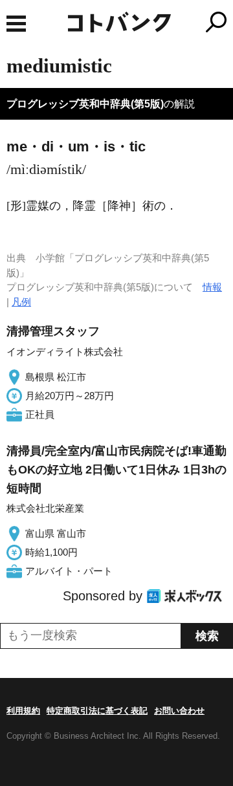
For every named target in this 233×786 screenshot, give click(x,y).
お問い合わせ (179, 710)
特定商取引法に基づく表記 (97, 710)
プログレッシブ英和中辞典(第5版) (85, 103)
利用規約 (23, 710)
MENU (16, 23)
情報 (212, 286)
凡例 (21, 301)
